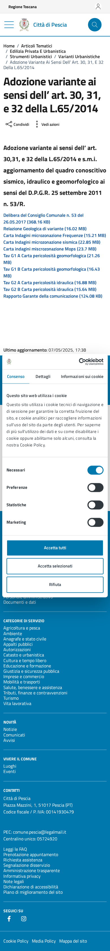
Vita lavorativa (17, 703)
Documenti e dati (19, 602)
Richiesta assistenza (22, 859)
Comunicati (14, 734)
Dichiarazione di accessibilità (30, 886)
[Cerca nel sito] (95, 24)
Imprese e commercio (23, 676)
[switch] (95, 487)
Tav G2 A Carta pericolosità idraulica (49, 282)
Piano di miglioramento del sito (33, 892)
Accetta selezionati (55, 566)
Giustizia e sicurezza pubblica (31, 671)
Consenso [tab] (16, 376)
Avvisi (9, 740)
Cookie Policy (15, 941)
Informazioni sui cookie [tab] (82, 376)
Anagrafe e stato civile (24, 638)
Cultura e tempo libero (24, 660)
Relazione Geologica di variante (45, 228)
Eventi (9, 771)
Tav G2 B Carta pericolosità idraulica (49, 289)
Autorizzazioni (17, 649)
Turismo (11, 698)
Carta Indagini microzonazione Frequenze (54, 235)
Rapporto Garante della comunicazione (52, 296)
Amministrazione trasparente (31, 870)
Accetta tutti (55, 547)
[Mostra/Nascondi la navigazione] (9, 24)
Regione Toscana (22, 7)
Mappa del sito (73, 941)
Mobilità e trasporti (21, 681)
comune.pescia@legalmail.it (39, 832)
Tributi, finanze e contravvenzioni (35, 692)
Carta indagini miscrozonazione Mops (49, 248)
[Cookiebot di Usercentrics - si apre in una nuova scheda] (79, 361)
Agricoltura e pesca (21, 627)
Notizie (10, 729)
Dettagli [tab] (43, 376)
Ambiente (12, 633)
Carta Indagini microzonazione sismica (51, 242)
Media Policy (44, 941)
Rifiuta (55, 584)
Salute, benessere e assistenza (32, 687)
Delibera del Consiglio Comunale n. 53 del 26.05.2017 (43, 218)
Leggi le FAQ (15, 849)
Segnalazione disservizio (26, 865)
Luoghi (9, 766)
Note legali (13, 881)
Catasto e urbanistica (23, 654)
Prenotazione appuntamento (30, 854)
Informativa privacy (22, 876)
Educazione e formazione (27, 665)
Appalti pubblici (18, 644)
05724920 (47, 838)
